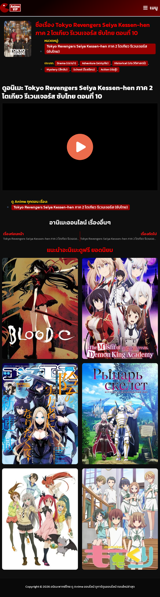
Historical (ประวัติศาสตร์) (130, 63)
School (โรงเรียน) (84, 69)
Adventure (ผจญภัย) (95, 63)
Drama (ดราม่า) (66, 63)
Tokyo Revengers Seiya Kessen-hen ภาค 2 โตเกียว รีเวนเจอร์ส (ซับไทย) (97, 49)
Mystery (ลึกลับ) (57, 69)
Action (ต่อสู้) (109, 69)
